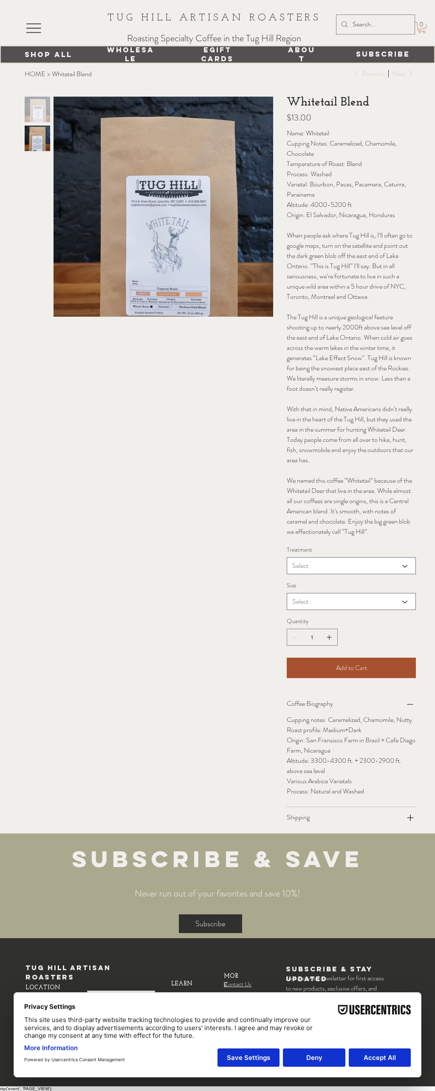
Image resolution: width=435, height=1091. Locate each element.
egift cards (217, 54)
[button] (422, 27)
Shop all (48, 54)
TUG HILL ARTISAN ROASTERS (214, 18)
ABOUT (301, 54)
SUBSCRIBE (383, 54)
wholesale (130, 54)
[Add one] (329, 637)
